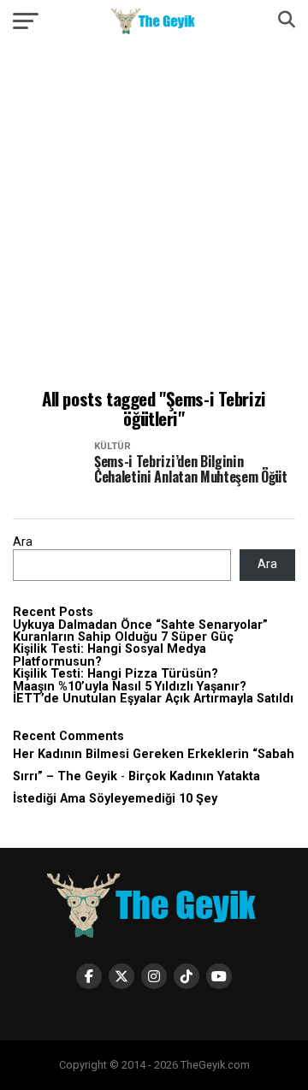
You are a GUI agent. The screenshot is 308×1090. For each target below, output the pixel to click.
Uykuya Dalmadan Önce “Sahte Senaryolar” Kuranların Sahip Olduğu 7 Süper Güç (140, 631)
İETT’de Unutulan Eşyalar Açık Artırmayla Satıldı (153, 698)
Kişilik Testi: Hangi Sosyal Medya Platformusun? (109, 655)
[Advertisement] (154, 218)
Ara (23, 542)
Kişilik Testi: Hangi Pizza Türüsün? (115, 673)
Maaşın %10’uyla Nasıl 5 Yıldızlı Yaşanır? (129, 686)
